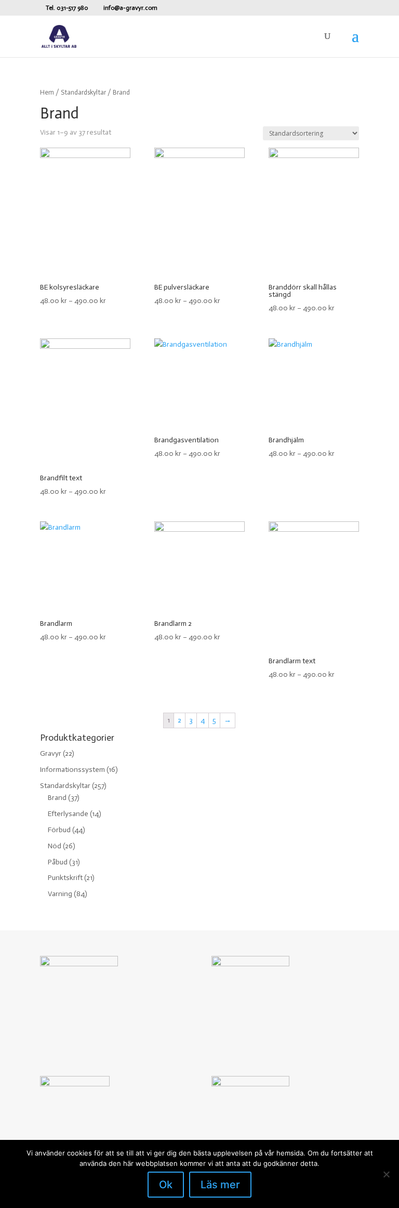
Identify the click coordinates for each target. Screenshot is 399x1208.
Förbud (59, 829)
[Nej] (386, 1174)
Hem (47, 92)
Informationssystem (72, 769)
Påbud (58, 862)
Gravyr (50, 753)
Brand (57, 797)
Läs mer (220, 1184)
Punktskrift (65, 877)
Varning (60, 893)
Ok (165, 1184)
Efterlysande (68, 813)
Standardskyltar (83, 92)
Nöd (54, 846)
